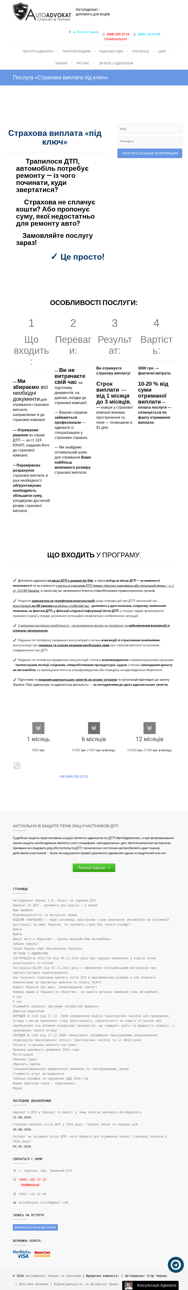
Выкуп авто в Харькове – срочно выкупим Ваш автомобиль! (62, 939)
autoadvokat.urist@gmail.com (43, 1202)
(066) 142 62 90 (149, 34)
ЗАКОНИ (61, 63)
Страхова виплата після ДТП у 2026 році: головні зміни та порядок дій (75, 1124)
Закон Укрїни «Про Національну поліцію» (48, 948)
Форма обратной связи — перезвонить (44, 1083)
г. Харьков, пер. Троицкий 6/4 (45, 1170)
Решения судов (25, 1059)
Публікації (140, 51)
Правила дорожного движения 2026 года (46, 1049)
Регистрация (23, 1054)
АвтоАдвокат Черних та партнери (53, 1276)
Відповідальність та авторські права (45, 915)
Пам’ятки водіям (76, 51)
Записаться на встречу (35, 1227)
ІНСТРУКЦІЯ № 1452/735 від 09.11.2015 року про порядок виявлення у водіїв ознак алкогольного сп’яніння (84, 960)
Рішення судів (111, 51)
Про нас (83, 63)
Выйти (17, 934)
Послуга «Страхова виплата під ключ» (45, 1045)
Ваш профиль (23, 910)
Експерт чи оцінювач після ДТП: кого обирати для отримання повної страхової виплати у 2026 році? (90, 1139)
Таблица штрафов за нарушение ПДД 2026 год (50, 1078)
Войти (17, 929)
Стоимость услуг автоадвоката (38, 1073)
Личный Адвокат (92, 868)
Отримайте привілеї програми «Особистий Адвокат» (56, 1006)
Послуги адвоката (38, 51)
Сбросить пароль (26, 1064)
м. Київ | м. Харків (85, 32)
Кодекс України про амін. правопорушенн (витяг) (55, 987)
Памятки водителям (28, 1011)
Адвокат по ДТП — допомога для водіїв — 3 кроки (55, 905)
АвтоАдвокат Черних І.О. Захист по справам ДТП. (55, 900)
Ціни (162, 51)
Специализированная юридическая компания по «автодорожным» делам (70, 1069)
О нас (17, 996)
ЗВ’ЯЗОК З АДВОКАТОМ (116, 63)
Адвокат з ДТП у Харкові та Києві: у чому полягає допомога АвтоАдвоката (77, 1112)
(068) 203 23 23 (118, 34)
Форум (17, 1088)
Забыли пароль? (26, 944)
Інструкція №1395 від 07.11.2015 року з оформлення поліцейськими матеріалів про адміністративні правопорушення (84, 970)
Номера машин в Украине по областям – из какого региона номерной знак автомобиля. (86, 992)
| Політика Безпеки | (34, 1284)
